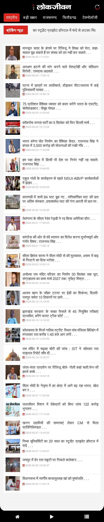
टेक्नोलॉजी (90, 17)
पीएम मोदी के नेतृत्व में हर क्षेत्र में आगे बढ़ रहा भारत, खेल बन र (60, 387)
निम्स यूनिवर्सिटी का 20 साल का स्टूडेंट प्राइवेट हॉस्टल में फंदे (60, 443)
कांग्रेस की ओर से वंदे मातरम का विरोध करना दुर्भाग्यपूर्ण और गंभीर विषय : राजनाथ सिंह (60, 239)
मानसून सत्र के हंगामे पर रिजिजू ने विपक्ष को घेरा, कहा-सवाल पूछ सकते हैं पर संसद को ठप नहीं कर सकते (60, 50)
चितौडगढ (69, 17)
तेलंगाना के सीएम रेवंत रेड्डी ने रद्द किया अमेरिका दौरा (58, 218)
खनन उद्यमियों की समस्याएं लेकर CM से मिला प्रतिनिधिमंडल (60, 424)
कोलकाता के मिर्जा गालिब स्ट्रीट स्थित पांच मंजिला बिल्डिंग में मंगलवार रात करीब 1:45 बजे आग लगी (60, 332)
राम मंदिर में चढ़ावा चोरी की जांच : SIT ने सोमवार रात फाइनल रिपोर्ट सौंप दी (60, 350)
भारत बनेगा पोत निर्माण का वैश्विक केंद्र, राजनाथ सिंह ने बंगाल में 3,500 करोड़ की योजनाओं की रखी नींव (60, 143)
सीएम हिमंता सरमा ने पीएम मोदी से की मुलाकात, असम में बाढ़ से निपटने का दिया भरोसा (60, 257)
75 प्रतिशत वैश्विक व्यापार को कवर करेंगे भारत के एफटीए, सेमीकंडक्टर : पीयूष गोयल (60, 106)
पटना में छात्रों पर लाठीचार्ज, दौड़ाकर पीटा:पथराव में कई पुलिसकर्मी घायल (60, 87)
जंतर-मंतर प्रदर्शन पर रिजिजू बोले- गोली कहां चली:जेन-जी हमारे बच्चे (60, 369)
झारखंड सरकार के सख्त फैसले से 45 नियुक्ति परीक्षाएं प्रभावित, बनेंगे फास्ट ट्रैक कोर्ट (60, 313)
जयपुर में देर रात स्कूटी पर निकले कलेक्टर (52, 459)
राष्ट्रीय (11, 17)
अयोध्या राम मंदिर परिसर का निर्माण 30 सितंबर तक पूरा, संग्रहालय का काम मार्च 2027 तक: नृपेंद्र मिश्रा (60, 276)
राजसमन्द (50, 17)
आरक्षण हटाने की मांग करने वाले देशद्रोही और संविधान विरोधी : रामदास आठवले (60, 68)
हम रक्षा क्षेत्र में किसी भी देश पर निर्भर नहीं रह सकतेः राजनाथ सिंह (60, 161)
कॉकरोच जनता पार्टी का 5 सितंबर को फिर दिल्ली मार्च (58, 122)
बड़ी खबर (30, 17)
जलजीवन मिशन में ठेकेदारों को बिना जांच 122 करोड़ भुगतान (60, 406)
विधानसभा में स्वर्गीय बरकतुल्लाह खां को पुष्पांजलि (55, 478)
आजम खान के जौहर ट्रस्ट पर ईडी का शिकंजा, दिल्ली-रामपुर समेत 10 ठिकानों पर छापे (60, 295)
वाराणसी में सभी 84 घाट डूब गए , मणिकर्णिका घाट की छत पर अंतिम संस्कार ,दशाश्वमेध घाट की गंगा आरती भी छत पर (60, 201)
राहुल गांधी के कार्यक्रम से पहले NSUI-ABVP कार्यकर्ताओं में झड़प (60, 180)
